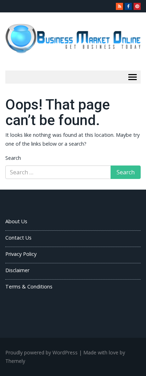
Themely (15, 361)
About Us (16, 221)
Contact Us (18, 237)
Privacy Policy (20, 254)
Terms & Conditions (28, 286)
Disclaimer (17, 270)
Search (13, 158)
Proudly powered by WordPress (41, 352)
